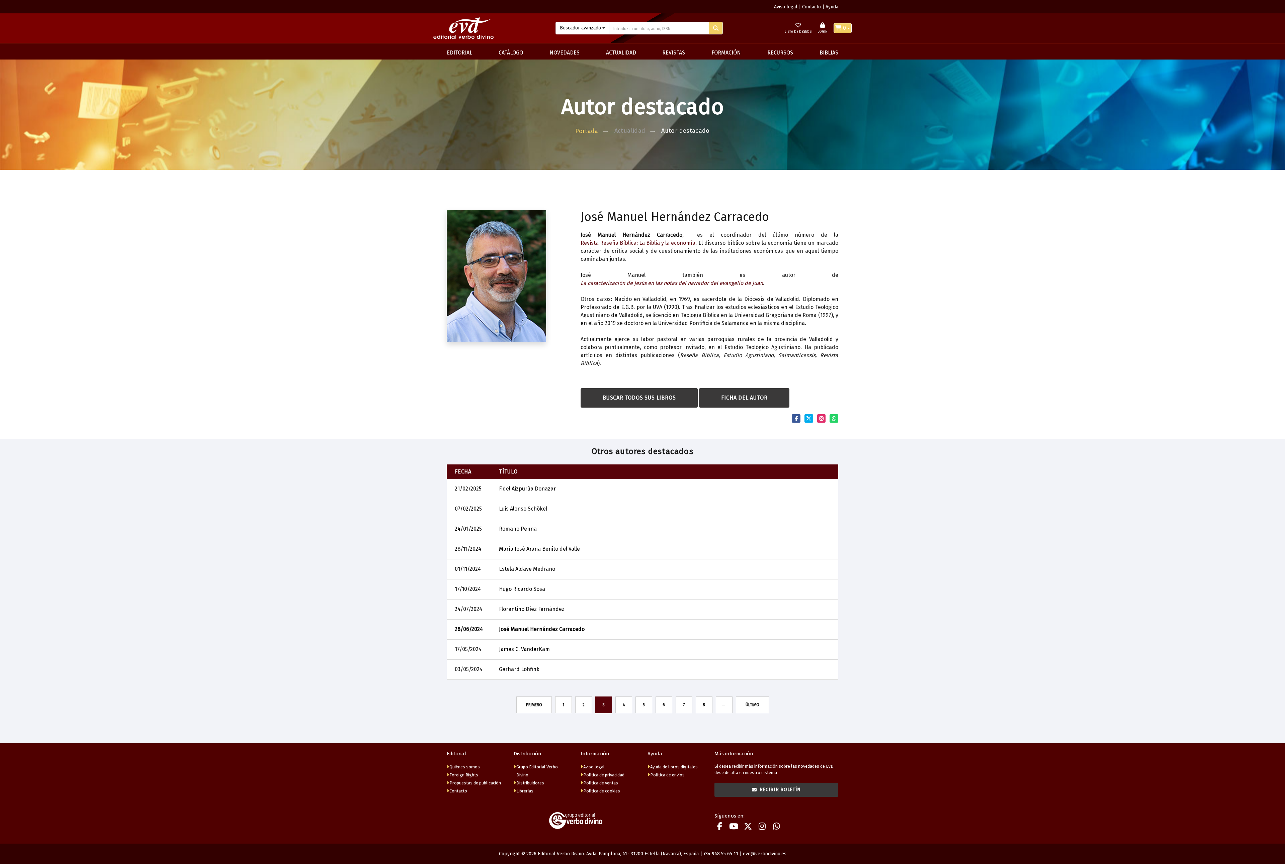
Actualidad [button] (621, 52)
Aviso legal (785, 7)
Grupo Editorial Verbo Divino (537, 770)
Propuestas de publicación (475, 782)
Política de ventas (600, 782)
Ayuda (832, 7)
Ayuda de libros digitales (674, 766)
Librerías (524, 790)
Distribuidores (530, 782)
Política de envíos (667, 774)
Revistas (673, 52)
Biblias (829, 52)
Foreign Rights (463, 774)
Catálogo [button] (511, 52)
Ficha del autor (744, 398)
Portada (586, 131)
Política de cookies (601, 790)
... (723, 705)
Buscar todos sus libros (639, 398)
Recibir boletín (780, 789)
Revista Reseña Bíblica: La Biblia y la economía (638, 243)
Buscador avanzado (580, 28)
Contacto (811, 7)
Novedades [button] (564, 52)
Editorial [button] (459, 52)
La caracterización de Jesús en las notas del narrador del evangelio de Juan (672, 283)
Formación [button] (726, 52)
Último (752, 705)
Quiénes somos (464, 766)
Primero (534, 705)
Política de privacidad (603, 774)
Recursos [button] (780, 52)
